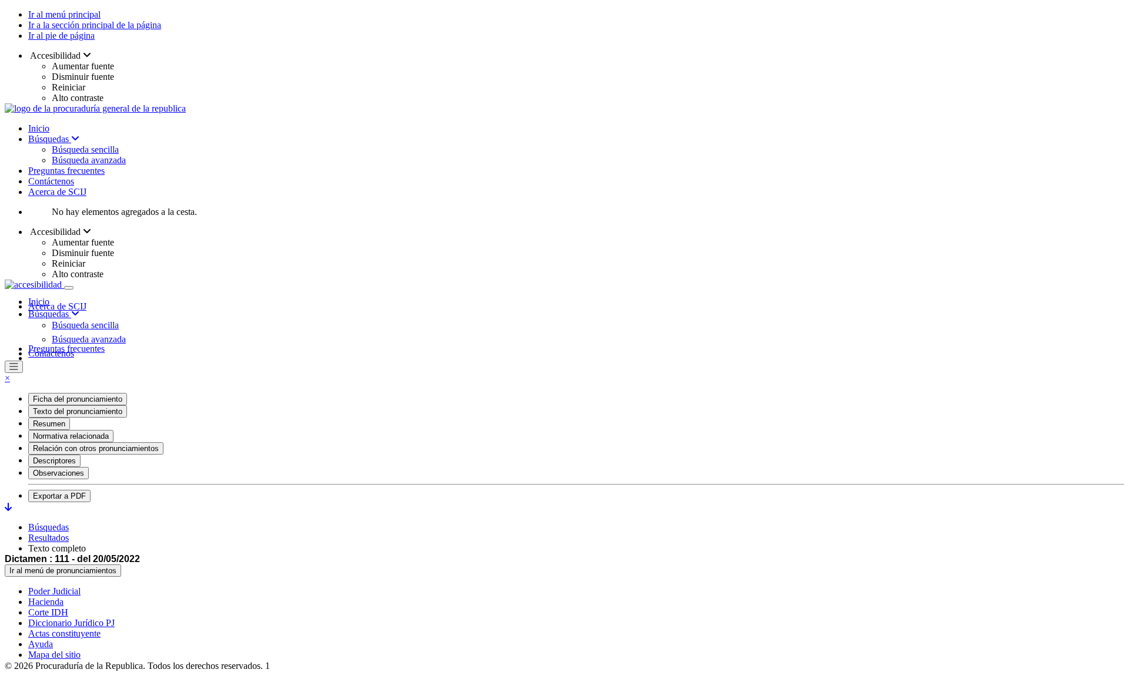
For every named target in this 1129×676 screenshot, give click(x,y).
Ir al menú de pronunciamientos (62, 570)
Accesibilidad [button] (55, 55)
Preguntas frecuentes (66, 171)
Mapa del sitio (54, 655)
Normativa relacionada (71, 436)
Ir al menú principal (64, 14)
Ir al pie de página (61, 36)
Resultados (48, 538)
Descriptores (54, 460)
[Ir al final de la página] (8, 507)
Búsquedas (49, 139)
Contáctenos (51, 181)
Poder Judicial (54, 591)
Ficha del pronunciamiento (77, 399)
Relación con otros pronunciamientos (96, 448)
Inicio (38, 128)
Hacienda (46, 602)
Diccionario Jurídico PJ (71, 623)
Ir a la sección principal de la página (94, 25)
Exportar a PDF (59, 496)
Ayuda (40, 644)
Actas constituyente (64, 633)
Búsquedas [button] (49, 314)
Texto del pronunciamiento (77, 411)
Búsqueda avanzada (89, 160)
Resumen (49, 423)
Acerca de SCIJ (57, 192)
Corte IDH (48, 612)
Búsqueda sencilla (85, 149)
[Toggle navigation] (69, 288)
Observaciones (58, 473)
